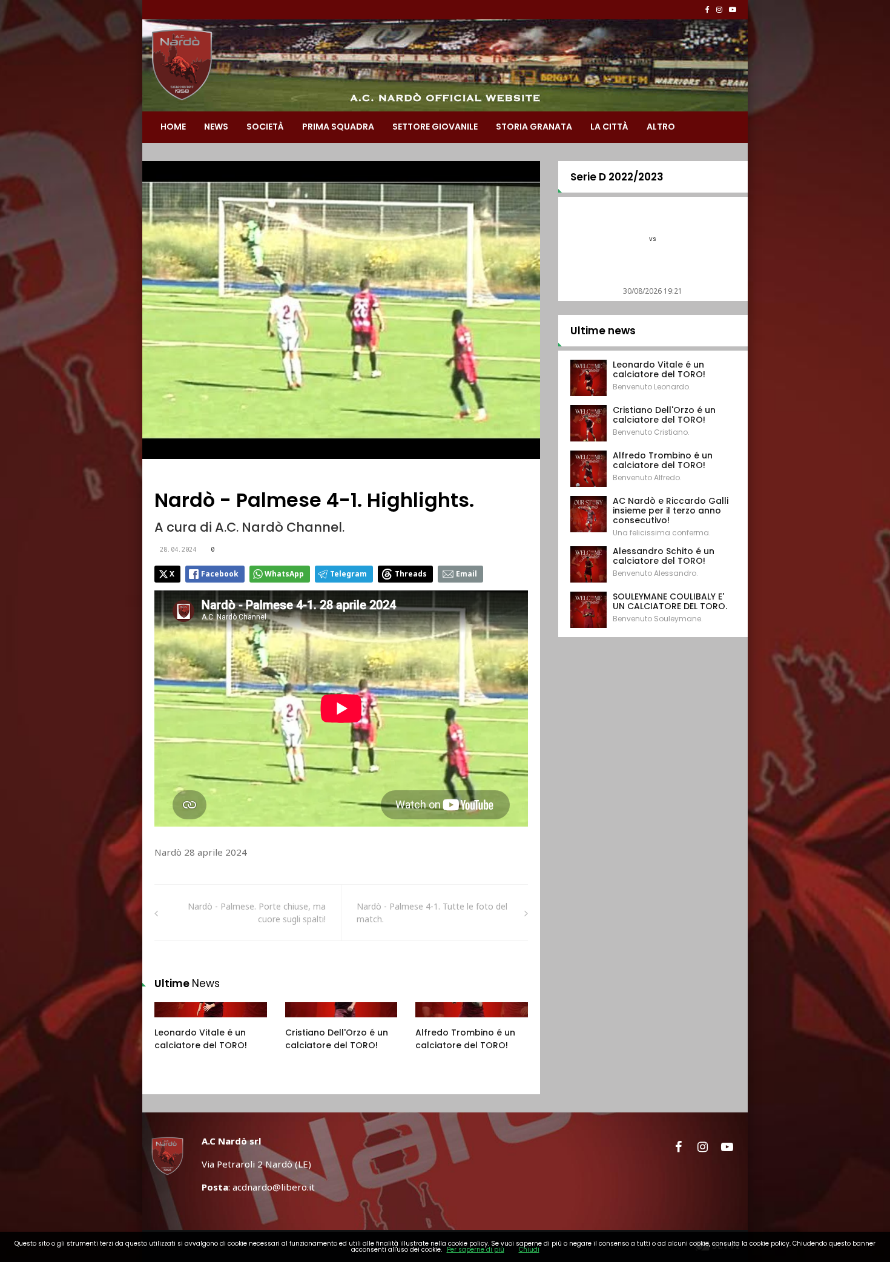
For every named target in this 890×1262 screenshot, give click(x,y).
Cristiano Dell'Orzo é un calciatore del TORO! (336, 1038)
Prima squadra (338, 127)
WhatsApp (284, 574)
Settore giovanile (435, 127)
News (216, 127)
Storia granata (534, 127)
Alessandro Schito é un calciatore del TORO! (663, 556)
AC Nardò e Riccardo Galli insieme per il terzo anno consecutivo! (670, 510)
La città (609, 127)
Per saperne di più (475, 1249)
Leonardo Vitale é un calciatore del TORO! (200, 1038)
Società (265, 127)
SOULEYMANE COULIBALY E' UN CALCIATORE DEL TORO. (670, 601)
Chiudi (529, 1249)
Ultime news (603, 330)
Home (173, 127)
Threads (411, 574)
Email (466, 574)
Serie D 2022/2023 (617, 177)
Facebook (220, 574)
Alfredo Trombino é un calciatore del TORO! (465, 1038)
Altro (661, 127)
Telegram (348, 574)
